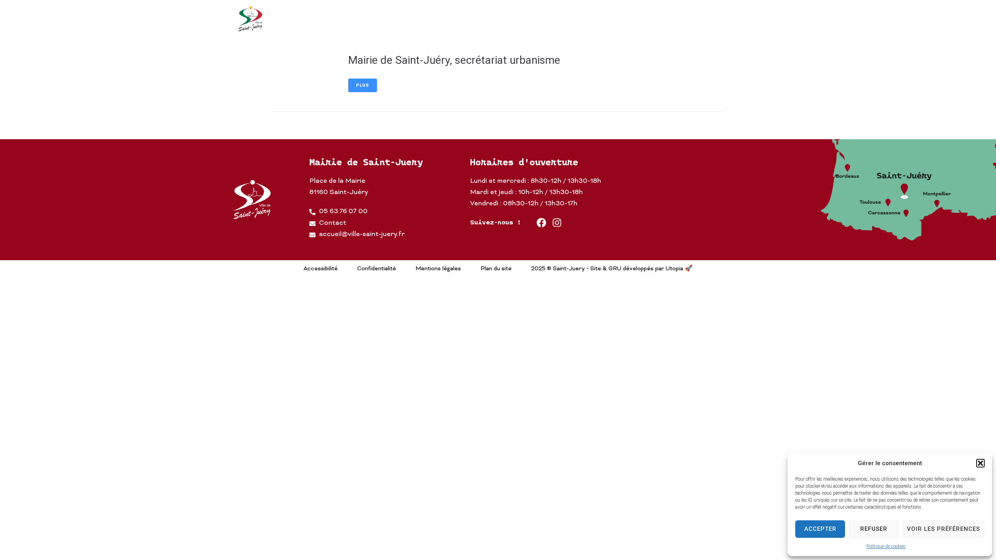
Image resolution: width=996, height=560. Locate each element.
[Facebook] (541, 223)
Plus (362, 85)
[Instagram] (557, 223)
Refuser (873, 528)
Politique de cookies (886, 546)
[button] (980, 463)
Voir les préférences (943, 528)
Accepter (820, 528)
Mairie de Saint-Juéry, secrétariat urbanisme (454, 60)
